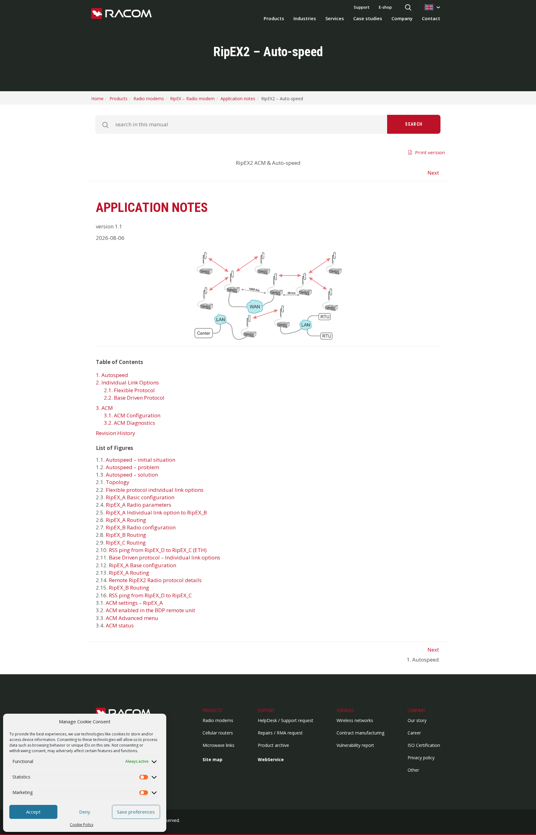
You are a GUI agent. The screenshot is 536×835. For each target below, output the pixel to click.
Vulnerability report (355, 745)
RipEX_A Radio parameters (138, 504)
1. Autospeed (112, 375)
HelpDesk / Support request (285, 720)
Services (334, 18)
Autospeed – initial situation (140, 459)
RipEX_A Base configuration (142, 565)
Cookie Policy (81, 824)
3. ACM (104, 407)
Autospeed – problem (132, 467)
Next (433, 172)
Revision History (115, 433)
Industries (304, 18)
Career (414, 733)
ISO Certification (424, 745)
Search (413, 124)
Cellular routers (218, 733)
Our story (417, 720)
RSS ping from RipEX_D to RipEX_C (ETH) (158, 550)
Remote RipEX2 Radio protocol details (155, 580)
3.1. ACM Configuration (132, 415)
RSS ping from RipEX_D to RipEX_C (150, 595)
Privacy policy (421, 758)
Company (402, 18)
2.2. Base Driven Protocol (134, 397)
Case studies (367, 18)
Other (413, 770)
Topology (117, 482)
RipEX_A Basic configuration (140, 497)
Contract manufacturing (360, 733)
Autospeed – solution (132, 474)
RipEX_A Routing (126, 519)
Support (361, 7)
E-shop (385, 7)
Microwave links (218, 745)
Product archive (273, 745)
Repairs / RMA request (280, 733)
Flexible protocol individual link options (154, 489)
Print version (430, 152)
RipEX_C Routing (126, 542)
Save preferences (136, 812)
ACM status (120, 625)
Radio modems (218, 720)
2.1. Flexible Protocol (129, 390)
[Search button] (408, 8)
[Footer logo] (127, 713)
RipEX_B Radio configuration (141, 527)
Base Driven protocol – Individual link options (164, 557)
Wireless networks (355, 720)
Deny (84, 812)
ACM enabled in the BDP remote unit (150, 610)
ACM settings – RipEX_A (134, 602)
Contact (431, 18)
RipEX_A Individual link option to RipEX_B (156, 512)
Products (274, 18)
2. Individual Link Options (127, 382)
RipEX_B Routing (126, 534)
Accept (33, 812)
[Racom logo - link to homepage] (121, 14)
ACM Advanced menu (132, 618)
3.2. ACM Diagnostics (129, 422)
